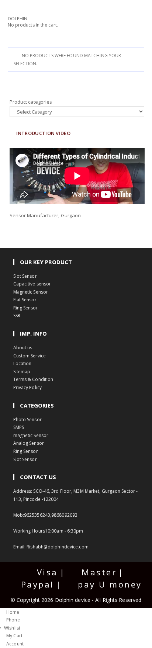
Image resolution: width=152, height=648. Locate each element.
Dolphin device (73, 599)
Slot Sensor (25, 276)
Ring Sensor (25, 308)
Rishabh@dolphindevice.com (58, 547)
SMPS (18, 427)
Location (22, 363)
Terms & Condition (33, 379)
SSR (16, 315)
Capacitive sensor (32, 284)
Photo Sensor (27, 419)
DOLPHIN (18, 18)
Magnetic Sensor (30, 292)
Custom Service (29, 356)
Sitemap (22, 371)
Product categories (31, 101)
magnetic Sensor (31, 435)
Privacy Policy (27, 387)
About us (22, 347)
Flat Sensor (25, 300)
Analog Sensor (28, 443)
